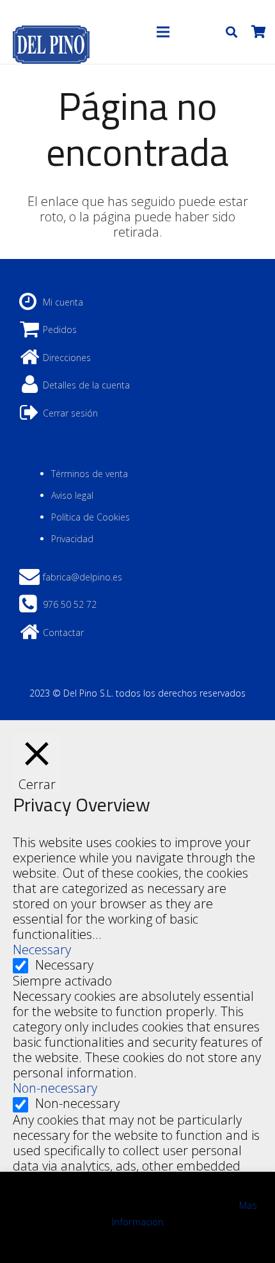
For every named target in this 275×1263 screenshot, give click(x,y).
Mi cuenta (63, 302)
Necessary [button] (42, 949)
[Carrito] (258, 32)
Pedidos (60, 329)
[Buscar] (231, 32)
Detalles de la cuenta (86, 385)
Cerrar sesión (70, 413)
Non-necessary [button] (55, 1088)
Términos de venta (89, 474)
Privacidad (72, 539)
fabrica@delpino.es (82, 577)
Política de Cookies (90, 517)
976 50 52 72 (70, 604)
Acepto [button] (138, 1242)
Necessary (64, 964)
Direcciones (67, 357)
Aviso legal (72, 495)
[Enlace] (51, 32)
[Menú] (163, 32)
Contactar (63, 632)
